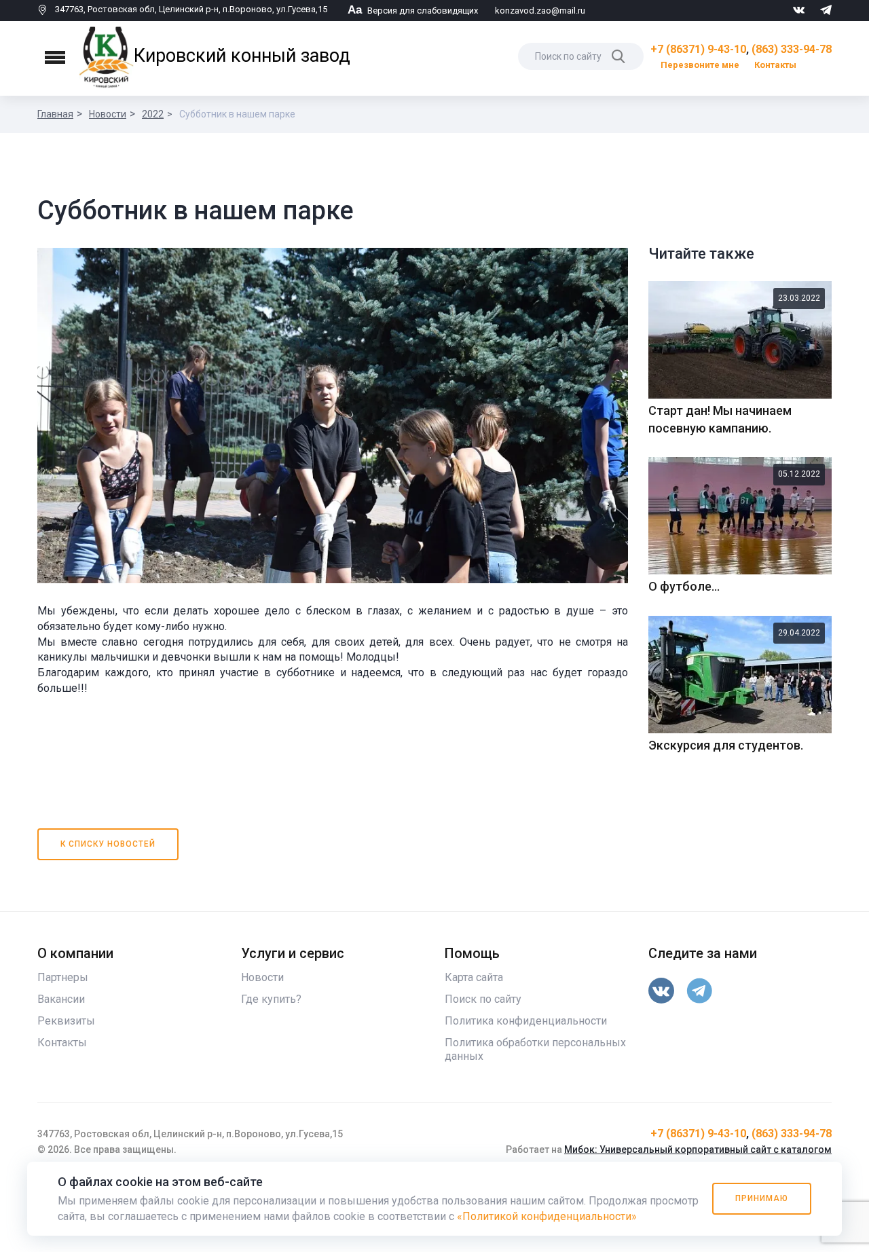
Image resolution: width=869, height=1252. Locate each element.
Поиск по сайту (483, 999)
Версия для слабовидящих (413, 10)
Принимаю (761, 1198)
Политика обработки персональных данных (535, 1049)
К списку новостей (107, 844)
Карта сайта (474, 977)
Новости (107, 114)
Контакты (775, 65)
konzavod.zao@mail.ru (540, 10)
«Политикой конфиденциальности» (547, 1216)
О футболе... (684, 586)
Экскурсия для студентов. (725, 745)
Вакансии (61, 999)
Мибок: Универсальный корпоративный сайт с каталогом (698, 1149)
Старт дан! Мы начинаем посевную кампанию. (720, 419)
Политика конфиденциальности (526, 1020)
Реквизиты (66, 1020)
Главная (55, 114)
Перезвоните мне (700, 65)
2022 (153, 114)
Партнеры (62, 977)
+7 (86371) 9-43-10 (698, 49)
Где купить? (271, 999)
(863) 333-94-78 (792, 49)
